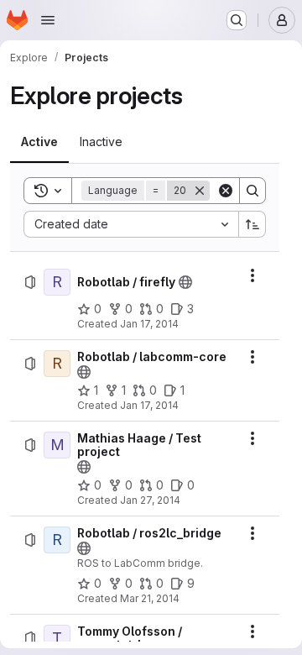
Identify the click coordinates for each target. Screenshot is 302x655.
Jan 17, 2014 (149, 323)
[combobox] (130, 224)
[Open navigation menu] (47, 20)
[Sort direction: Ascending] (252, 224)
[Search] (252, 190)
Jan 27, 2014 (150, 500)
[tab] (39, 142)
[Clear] (226, 191)
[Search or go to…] (236, 20)
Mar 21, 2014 (150, 598)
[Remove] (200, 191)
